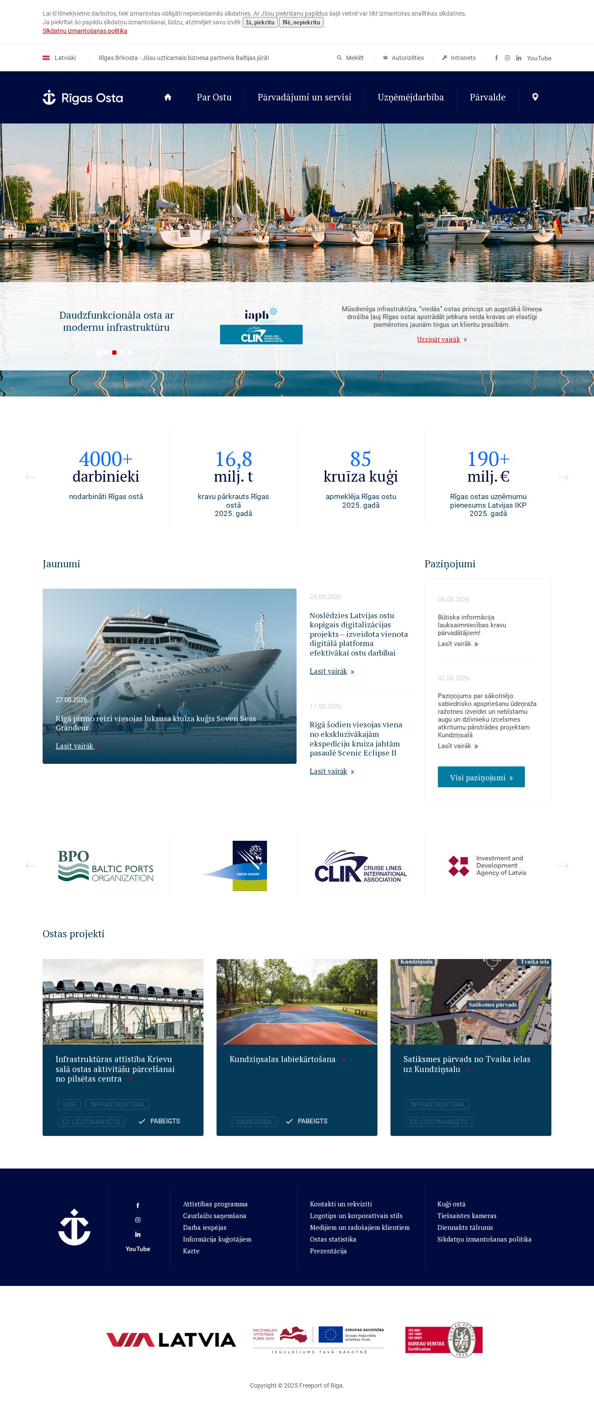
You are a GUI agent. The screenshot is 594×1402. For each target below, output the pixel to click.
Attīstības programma (215, 1203)
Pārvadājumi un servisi (305, 97)
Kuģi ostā (451, 1203)
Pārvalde (488, 97)
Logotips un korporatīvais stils (356, 1215)
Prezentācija (328, 1250)
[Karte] (535, 97)
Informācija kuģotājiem (217, 1239)
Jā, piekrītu (260, 22)
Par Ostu (214, 97)
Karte (191, 1250)
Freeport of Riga (321, 1385)
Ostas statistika (333, 1239)
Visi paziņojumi (478, 777)
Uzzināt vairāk (438, 339)
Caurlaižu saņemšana (215, 1215)
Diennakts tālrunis (465, 1227)
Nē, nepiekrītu (301, 22)
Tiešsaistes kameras (467, 1215)
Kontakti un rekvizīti (341, 1203)
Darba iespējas (205, 1227)
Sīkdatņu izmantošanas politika (85, 30)
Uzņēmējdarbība (411, 97)
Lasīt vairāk (75, 746)
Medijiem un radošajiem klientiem (360, 1227)
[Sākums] (167, 97)
